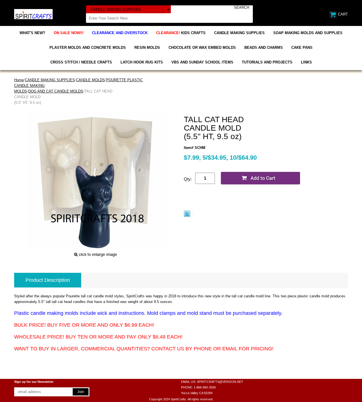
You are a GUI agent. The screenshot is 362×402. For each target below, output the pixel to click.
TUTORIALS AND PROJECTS (267, 62)
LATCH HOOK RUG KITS (141, 62)
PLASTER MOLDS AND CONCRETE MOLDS (87, 47)
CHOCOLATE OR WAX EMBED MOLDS (202, 47)
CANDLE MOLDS (90, 80)
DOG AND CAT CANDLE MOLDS (55, 91)
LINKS (306, 62)
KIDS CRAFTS (181, 33)
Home (19, 80)
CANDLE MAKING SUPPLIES (239, 33)
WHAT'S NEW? (32, 33)
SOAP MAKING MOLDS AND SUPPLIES (307, 33)
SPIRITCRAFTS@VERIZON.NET (220, 381)
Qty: (188, 179)
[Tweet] (187, 216)
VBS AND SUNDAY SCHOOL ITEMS (202, 62)
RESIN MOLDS (147, 47)
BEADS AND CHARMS (263, 47)
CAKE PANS (302, 47)
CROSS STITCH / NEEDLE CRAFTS (81, 62)
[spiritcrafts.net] (33, 14)
